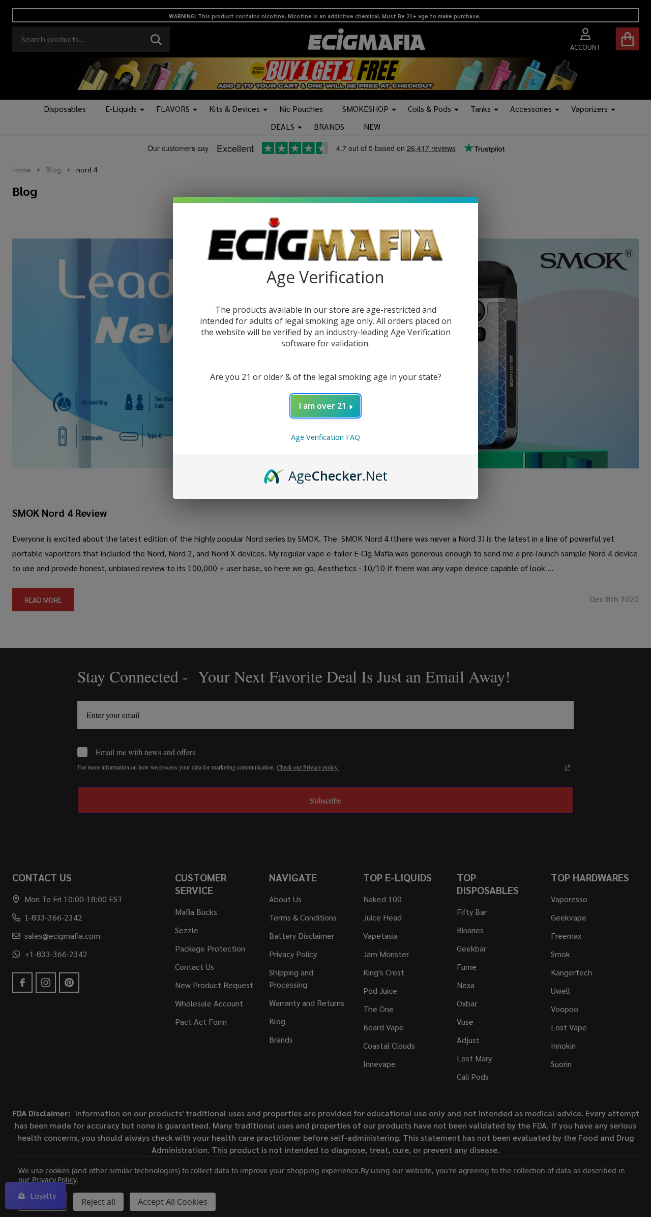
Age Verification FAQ (325, 437)
